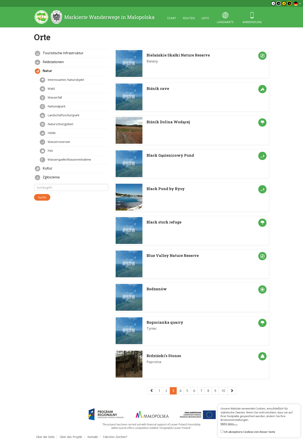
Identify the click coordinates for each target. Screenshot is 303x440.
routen (189, 18)
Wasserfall (54, 97)
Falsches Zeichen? (115, 437)
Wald (51, 88)
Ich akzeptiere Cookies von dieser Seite (249, 432)
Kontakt (92, 437)
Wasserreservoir (58, 142)
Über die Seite (45, 437)
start (171, 18)
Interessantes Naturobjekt (65, 80)
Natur (47, 70)
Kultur (47, 168)
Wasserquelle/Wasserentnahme (69, 159)
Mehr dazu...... (229, 424)
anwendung (252, 22)
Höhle (51, 133)
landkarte (225, 22)
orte (205, 18)
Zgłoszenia (51, 177)
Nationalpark (56, 106)
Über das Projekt (71, 437)
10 (223, 390)
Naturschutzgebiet (60, 124)
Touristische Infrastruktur (62, 53)
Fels (50, 150)
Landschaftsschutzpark (63, 115)
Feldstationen (53, 62)
